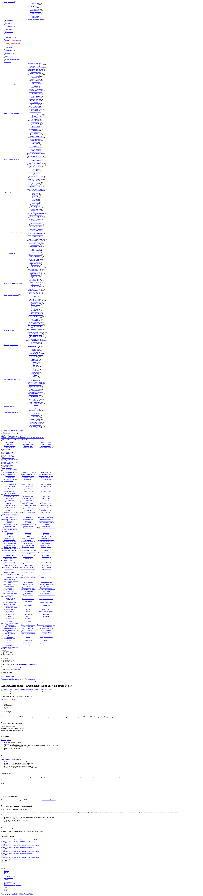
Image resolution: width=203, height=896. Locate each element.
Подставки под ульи (35, 77)
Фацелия (35, 376)
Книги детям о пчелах (36, 402)
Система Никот (35, 185)
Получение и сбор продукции (12, 283)
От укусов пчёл (35, 149)
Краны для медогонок (35, 226)
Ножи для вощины (36, 93)
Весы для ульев (36, 82)
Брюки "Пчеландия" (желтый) (13, 40)
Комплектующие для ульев (35, 75)
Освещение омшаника (36, 312)
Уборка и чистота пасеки (35, 325)
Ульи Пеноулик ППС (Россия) (35, 63)
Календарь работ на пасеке (35, 382)
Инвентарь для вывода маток (35, 163)
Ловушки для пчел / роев (35, 303)
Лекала (36, 102)
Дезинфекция (35, 130)
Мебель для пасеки (36, 313)
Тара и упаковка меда (35, 255)
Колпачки (35, 169)
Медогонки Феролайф (35, 219)
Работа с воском (35, 285)
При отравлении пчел (36, 135)
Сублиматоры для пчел (35, 136)
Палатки (35, 309)
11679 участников (15, 669)
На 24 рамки (35, 203)
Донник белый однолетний (35, 355)
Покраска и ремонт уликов (35, 80)
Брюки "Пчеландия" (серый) (13, 44)
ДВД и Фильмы (35, 380)
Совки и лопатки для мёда (35, 246)
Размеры (6, 887)
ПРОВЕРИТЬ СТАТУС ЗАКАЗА (10, 439)
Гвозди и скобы (35, 105)
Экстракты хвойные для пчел (36, 137)
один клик (25, 820)
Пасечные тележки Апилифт (35, 300)
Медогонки (7, 192)
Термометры (35, 323)
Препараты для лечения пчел (12, 113)
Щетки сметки (35, 252)
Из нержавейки (35, 220)
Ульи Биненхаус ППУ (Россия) (35, 65)
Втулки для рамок (35, 96)
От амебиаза (35, 126)
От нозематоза (35, 122)
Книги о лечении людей (35, 399)
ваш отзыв (28, 831)
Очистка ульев (35, 245)
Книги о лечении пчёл (35, 385)
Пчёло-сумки (35, 279)
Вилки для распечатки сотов (35, 235)
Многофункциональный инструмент (36, 239)
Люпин (36, 363)
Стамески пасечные (35, 247)
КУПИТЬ (4, 844)
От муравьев (35, 143)
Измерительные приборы (35, 273)
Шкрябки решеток (36, 250)
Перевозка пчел (35, 317)
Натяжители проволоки (35, 109)
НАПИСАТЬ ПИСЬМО (37, 438)
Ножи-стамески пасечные (36, 243)
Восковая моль (35, 415)
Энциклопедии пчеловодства (35, 393)
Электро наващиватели (35, 103)
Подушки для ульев (35, 83)
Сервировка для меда (35, 286)
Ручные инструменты (35, 333)
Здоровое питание (35, 419)
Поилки (36, 409)
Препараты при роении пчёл (35, 129)
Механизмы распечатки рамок (35, 267)
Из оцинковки (36, 222)
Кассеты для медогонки (35, 225)
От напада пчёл (35, 145)
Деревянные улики (35, 72)
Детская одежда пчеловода (35, 19)
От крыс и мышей (35, 140)
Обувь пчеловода (35, 9)
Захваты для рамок (35, 237)
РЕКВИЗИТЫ (23, 439)
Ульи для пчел (7, 62)
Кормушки (35, 407)
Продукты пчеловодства (35, 426)
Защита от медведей (35, 139)
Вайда (35, 347)
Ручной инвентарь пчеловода (12, 232)
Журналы (35, 397)
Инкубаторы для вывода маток (35, 165)
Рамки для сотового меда (35, 287)
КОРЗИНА (16, 438)
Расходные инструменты (35, 335)
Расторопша (35, 372)
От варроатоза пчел (35, 116)
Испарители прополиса (35, 293)
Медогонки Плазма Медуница (35, 213)
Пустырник (36, 369)
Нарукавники (35, 7)
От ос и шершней (35, 146)
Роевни (35, 306)
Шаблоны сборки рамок (35, 92)
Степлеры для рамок (35, 107)
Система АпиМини (35, 182)
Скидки (6, 879)
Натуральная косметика (35, 422)
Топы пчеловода (35, 16)
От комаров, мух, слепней (35, 156)
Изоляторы (35, 162)
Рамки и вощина (8, 85)
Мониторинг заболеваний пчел (35, 155)
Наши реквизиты (5, 655)
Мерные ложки (36, 277)
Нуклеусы (35, 175)
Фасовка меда (35, 266)
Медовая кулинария (35, 387)
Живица (35, 416)
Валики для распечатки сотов (35, 233)
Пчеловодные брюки (35, 12)
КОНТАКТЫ (17, 436)
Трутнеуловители (35, 187)
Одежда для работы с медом (35, 269)
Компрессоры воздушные (36, 322)
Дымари (35, 236)
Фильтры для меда (35, 257)
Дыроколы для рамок (35, 97)
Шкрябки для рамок (35, 100)
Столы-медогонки (36, 230)
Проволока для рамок (35, 95)
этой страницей (140, 812)
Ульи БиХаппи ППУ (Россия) (35, 69)
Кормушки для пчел (35, 302)
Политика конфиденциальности (12, 885)
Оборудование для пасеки (11, 295)
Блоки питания (36, 320)
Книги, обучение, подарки (11, 379)
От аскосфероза (35, 117)
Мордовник (36, 366)
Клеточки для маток (35, 166)
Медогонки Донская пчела (35, 216)
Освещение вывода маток (35, 177)
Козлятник (36, 362)
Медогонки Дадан (35, 205)
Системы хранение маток (36, 186)
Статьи (6, 889)
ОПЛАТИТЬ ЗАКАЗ (25, 438)
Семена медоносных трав (11, 345)
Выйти (6, 890)
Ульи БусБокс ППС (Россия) (35, 70)
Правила (6, 872)
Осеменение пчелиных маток (36, 179)
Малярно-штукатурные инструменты (36, 340)
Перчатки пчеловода (35, 10)
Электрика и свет (35, 342)
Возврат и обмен (8, 878)
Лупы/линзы (35, 170)
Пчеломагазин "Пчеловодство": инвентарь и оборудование (17, 894)
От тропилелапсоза (36, 123)
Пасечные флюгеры (35, 297)
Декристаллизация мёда (35, 263)
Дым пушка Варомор (35, 152)
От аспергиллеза (35, 127)
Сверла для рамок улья (35, 99)
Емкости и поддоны (35, 270)
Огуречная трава (35, 367)
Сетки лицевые (35, 13)
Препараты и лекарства (35, 410)
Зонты (35, 296)
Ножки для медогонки (36, 227)
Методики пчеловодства (35, 389)
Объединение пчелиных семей (35, 153)
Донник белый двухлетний (35, 353)
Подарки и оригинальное (35, 403)
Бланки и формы (35, 400)
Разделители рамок (35, 112)
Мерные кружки (35, 275)
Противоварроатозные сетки (35, 147)
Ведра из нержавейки (35, 256)
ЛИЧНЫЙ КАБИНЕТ (7, 438)
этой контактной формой (49, 800)
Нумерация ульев (35, 76)
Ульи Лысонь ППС (35, 66)
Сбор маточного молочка (35, 289)
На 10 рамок (35, 200)
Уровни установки (35, 79)
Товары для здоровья (9, 412)
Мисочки (35, 173)
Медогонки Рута (35, 206)
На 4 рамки (35, 196)
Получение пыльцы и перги (35, 290)
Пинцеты (35, 180)
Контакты (6, 871)
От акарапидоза (35, 125)
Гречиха (36, 352)
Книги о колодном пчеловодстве (36, 383)
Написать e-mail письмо (7, 651)
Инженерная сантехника (35, 336)
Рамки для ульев (35, 87)
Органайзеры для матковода (35, 176)
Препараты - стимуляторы (35, 120)
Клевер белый (35, 359)
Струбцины (36, 326)
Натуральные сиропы (35, 425)
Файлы (36, 405)
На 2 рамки (35, 193)
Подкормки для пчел (35, 133)
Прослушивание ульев (36, 310)
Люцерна (35, 365)
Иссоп (35, 357)
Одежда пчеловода (9, 2)
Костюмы (35, 4)
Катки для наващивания (35, 106)
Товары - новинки (8, 648)
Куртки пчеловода (35, 6)
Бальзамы (35, 413)
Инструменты (7, 330)
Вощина (35, 86)
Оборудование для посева (35, 346)
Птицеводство (8, 406)
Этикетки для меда (35, 262)
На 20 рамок (35, 202)
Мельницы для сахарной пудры (35, 316)
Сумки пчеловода (35, 14)
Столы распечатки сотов (35, 259)
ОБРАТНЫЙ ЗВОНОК (7, 436)
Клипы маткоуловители (35, 167)
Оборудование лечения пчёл (35, 157)
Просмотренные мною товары (10, 647)
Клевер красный (35, 360)
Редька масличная (36, 373)
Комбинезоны (35, 3)
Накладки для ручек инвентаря (35, 240)
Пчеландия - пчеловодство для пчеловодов (24, 664)
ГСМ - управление (36, 319)
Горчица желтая (35, 350)
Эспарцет (35, 377)
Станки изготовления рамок (35, 90)
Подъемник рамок (36, 110)
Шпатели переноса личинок (35, 190)
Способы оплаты (5, 759)
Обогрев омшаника (35, 307)
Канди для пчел (35, 132)
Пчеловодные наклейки (35, 390)
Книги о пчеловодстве (35, 395)
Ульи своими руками (35, 73)
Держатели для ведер (35, 282)
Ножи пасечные (35, 242)
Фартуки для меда (36, 17)
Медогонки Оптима (35, 223)
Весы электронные (35, 260)
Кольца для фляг (35, 276)
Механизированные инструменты (35, 332)
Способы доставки (6, 740)
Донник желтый (35, 356)
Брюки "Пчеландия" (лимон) (10, 460)
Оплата (6, 873)
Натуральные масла (35, 423)
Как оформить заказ (9, 876)
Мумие (35, 420)
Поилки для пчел (35, 305)
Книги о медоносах (35, 396)
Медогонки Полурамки (35, 207)
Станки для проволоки (35, 89)
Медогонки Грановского (35, 215)
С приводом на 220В (35, 210)
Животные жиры (35, 418)
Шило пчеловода (35, 249)
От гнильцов (35, 119)
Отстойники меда (36, 265)
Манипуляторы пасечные (36, 315)
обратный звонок (29, 819)
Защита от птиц (35, 150)
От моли (35, 142)
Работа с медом (8, 253)
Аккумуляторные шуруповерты (35, 329)
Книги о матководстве (35, 386)
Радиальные (35, 212)
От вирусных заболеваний (36, 115)
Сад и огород (35, 343)
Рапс (35, 370)
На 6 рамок (35, 197)
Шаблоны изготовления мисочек (35, 189)
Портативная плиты (35, 299)
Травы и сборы (35, 428)
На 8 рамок (36, 199)
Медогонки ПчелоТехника (35, 217)
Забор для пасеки (35, 327)
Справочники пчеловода (35, 392)
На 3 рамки (35, 195)
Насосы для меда (35, 272)
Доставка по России (9, 883)
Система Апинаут (36, 183)
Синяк (35, 375)
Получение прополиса (35, 292)
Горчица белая (36, 349)
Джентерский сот (35, 160)
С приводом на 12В (35, 209)
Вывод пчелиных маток (10, 159)
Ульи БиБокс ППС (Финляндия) (35, 67)
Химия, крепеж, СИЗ (35, 339)
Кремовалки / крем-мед (35, 280)
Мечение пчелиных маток (35, 172)
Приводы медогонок (35, 229)
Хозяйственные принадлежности (36, 337)
